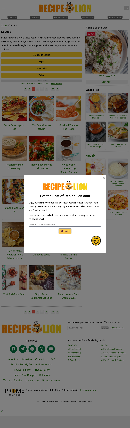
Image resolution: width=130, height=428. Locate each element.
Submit (65, 231)
